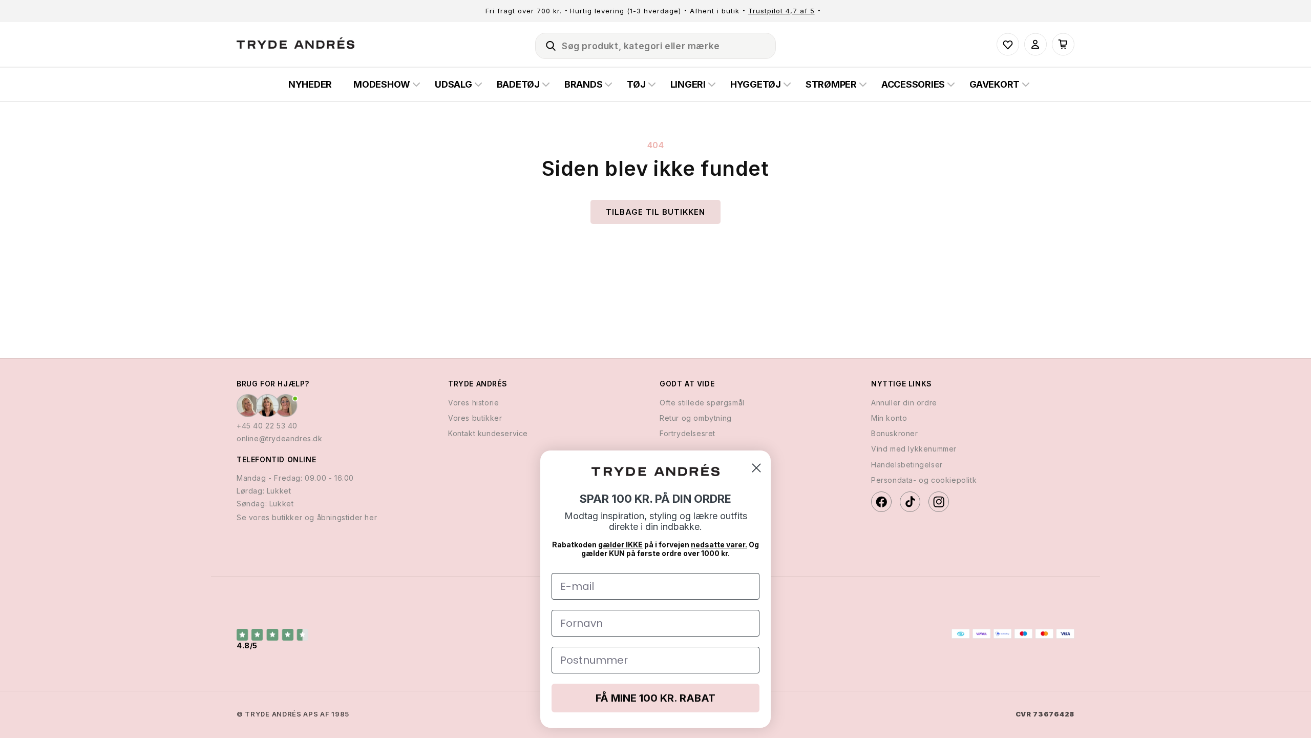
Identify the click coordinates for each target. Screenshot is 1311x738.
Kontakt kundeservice (488, 433)
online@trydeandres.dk (280, 438)
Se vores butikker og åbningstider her (307, 517)
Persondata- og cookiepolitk (924, 480)
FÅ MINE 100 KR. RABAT (655, 698)
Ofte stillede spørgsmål (702, 402)
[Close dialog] (756, 468)
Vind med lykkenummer (914, 448)
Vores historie (473, 402)
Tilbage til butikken (655, 212)
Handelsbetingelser (907, 464)
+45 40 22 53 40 (267, 425)
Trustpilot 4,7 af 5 (781, 11)
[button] (546, 44)
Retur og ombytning (696, 418)
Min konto (889, 418)
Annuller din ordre (904, 402)
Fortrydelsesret (687, 433)
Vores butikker (475, 418)
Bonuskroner (894, 433)
